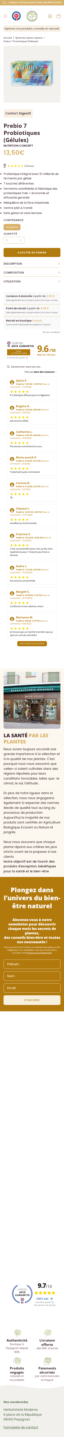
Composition (32, 272)
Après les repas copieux (28, 37)
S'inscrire (32, 1000)
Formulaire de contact (21, 1427)
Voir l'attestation (19, 352)
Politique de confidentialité (39, 953)
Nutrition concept (18, 146)
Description (32, 263)
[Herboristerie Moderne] (32, 16)
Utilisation (32, 281)
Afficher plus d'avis (32, 643)
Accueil (8, 37)
